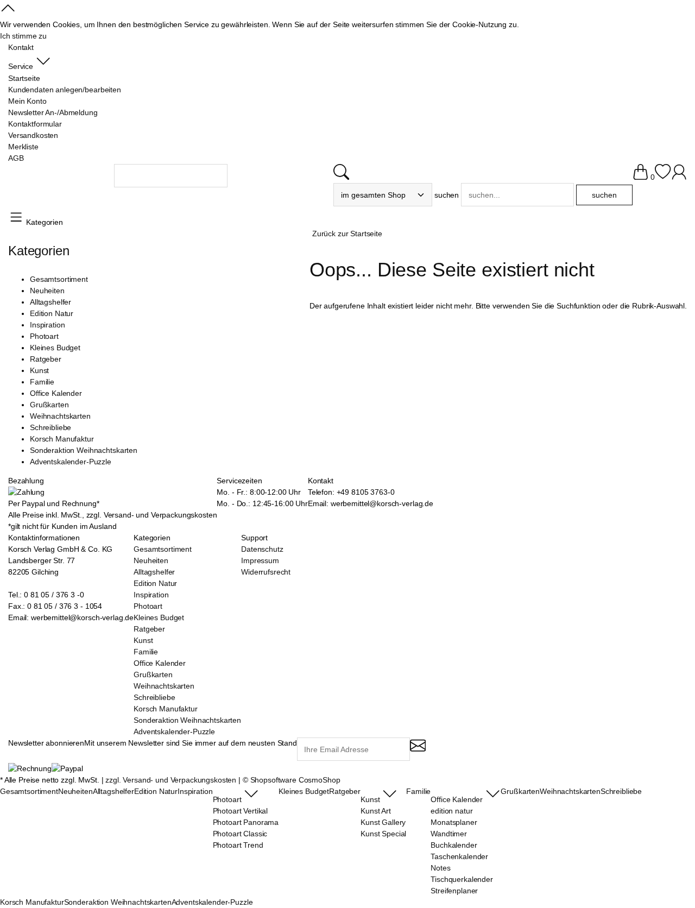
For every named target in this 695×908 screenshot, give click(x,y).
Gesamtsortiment (59, 279)
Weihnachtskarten (60, 416)
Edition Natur (51, 313)
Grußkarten (49, 404)
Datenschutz (262, 549)
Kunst (39, 370)
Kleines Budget (55, 347)
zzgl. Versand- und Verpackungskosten (170, 779)
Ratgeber (45, 359)
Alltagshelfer (50, 302)
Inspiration (47, 324)
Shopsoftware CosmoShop (295, 779)
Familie (42, 381)
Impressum (260, 560)
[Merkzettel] (663, 177)
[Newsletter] (418, 750)
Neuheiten (47, 290)
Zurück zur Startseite (347, 233)
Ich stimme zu (23, 35)
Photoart (44, 336)
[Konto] (679, 177)
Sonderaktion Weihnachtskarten (83, 450)
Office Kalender (56, 393)
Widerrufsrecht (265, 572)
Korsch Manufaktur (62, 438)
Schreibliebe (50, 427)
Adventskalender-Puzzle (70, 461)
